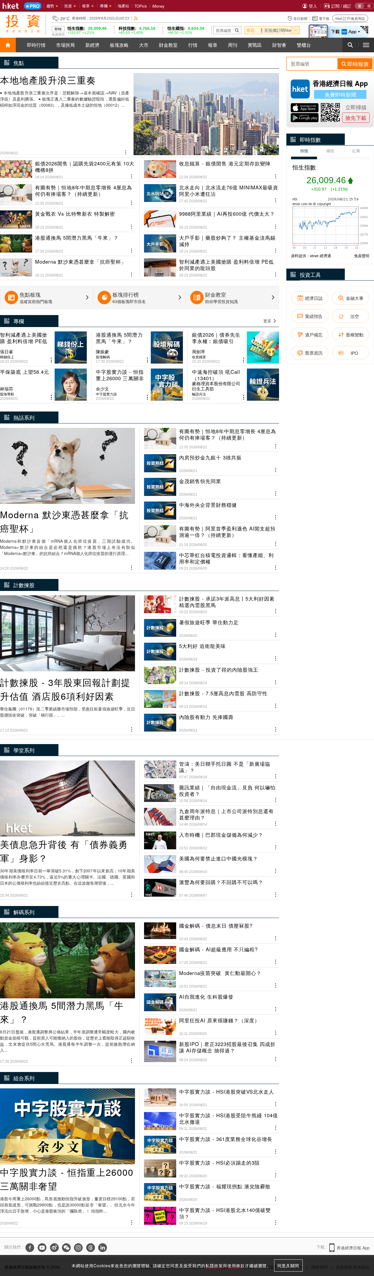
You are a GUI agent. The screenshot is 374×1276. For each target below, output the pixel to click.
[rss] (136, 18)
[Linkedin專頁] (102, 1247)
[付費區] (33, 6)
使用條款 (236, 1265)
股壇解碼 (103, 357)
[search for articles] (350, 45)
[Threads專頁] (90, 1247)
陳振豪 (102, 351)
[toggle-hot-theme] (295, 30)
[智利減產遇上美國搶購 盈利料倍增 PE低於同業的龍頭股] (211, 265)
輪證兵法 (199, 394)
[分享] (125, 151)
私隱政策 (214, 1265)
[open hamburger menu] (366, 45)
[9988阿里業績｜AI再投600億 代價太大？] (211, 217)
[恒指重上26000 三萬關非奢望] (139, 385)
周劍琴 (198, 351)
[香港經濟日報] (11, 6)
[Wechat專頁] (66, 1247)
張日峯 (6, 351)
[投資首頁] (8, 45)
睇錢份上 (7, 357)
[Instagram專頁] (78, 1247)
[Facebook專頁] (29, 1247)
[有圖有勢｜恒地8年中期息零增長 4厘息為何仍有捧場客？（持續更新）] (67, 192)
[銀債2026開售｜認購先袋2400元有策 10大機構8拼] (67, 169)
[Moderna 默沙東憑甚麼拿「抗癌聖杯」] (67, 265)
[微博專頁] (54, 1247)
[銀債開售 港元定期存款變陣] (211, 169)
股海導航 (7, 394)
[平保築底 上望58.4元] (43, 385)
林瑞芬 (6, 388)
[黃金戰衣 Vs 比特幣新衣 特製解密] (67, 217)
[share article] (51, 360)
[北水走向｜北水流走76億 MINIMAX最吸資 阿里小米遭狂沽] (211, 192)
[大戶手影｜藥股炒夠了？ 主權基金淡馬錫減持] (211, 241)
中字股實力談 (106, 394)
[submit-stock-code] (237, 30)
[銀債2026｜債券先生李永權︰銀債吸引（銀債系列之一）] (235, 347)
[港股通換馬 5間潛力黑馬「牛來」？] (67, 241)
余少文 (102, 388)
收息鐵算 (199, 357)
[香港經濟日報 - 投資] (23, 24)
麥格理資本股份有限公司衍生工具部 (216, 386)
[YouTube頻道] (42, 1247)
